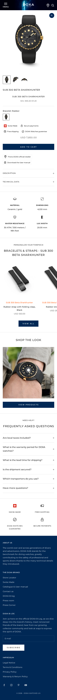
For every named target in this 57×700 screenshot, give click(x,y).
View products (28, 405)
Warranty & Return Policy (15, 676)
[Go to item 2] (15, 80)
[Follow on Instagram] (11, 685)
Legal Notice (9, 662)
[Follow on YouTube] (25, 685)
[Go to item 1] (7, 80)
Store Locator (9, 577)
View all (28, 323)
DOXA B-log (9, 596)
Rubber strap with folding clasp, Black (19, 308)
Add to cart (28, 147)
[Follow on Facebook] (4, 685)
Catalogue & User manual (15, 586)
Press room (8, 600)
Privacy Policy (9, 672)
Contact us (8, 591)
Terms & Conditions (12, 667)
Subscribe (13, 647)
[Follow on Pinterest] (18, 685)
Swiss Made (8, 582)
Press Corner (9, 605)
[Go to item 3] (24, 80)
